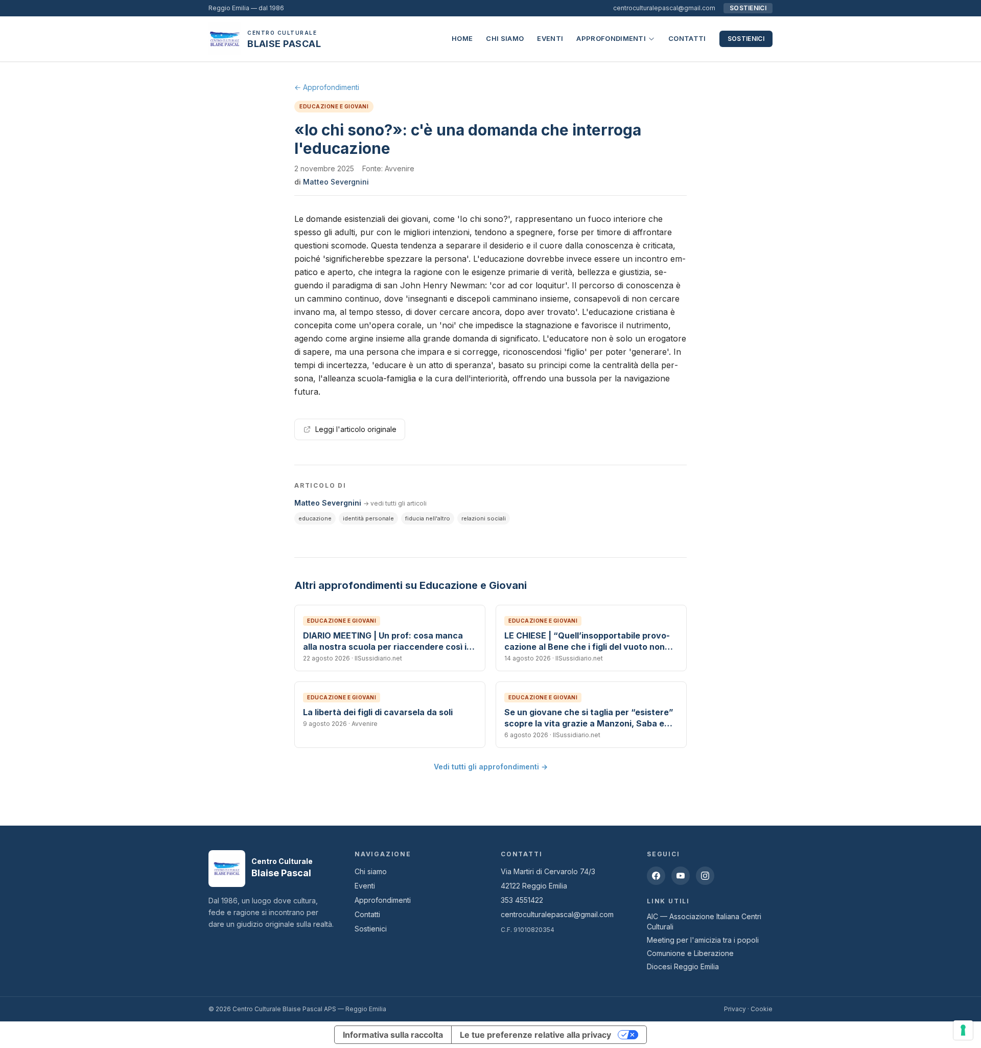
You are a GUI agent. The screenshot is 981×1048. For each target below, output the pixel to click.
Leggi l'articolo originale (355, 429)
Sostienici (746, 38)
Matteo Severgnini (336, 181)
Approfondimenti (611, 38)
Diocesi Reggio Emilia (683, 966)
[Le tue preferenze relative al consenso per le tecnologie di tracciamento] (963, 1030)
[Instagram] (705, 876)
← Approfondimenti (326, 87)
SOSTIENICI (748, 8)
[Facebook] (656, 876)
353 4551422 (522, 900)
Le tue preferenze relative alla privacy (535, 1035)
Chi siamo (505, 38)
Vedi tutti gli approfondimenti (491, 766)
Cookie (762, 1009)
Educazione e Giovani (333, 106)
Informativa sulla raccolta (393, 1035)
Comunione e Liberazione (690, 953)
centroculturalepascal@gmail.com (664, 8)
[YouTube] (680, 876)
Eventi (550, 38)
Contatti (687, 38)
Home (462, 38)
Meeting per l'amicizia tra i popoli (703, 940)
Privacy (735, 1009)
